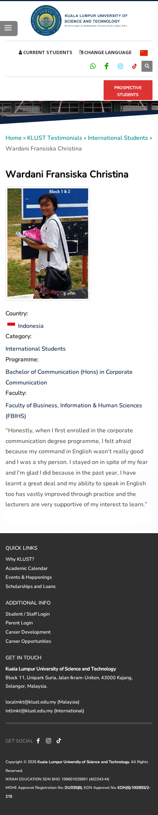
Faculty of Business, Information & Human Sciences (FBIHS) (74, 410)
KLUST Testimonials (54, 137)
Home (14, 137)
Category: (19, 335)
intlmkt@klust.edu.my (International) (45, 710)
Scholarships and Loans (30, 586)
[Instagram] (121, 66)
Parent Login (19, 623)
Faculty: (16, 392)
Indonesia (30, 325)
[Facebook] (107, 66)
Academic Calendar (27, 568)
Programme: (22, 358)
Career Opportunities (28, 641)
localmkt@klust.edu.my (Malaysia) (42, 702)
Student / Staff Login (28, 614)
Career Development (28, 632)
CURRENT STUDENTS (47, 52)
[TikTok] (134, 66)
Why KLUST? (20, 559)
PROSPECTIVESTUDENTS (127, 91)
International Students (118, 137)
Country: (17, 312)
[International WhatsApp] (93, 66)
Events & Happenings (29, 577)
